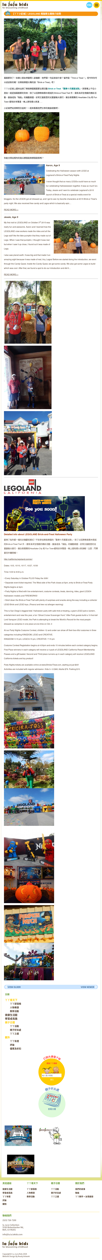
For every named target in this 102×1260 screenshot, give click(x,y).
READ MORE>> (11, 209)
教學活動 (14, 1011)
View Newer (87, 987)
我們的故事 (80, 1188)
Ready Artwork (24, 1256)
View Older (14, 987)
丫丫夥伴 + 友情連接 (84, 1196)
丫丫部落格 (15, 1003)
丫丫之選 (14, 1033)
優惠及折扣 (15, 1048)
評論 (12, 1044)
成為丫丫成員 (52, 1063)
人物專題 (14, 1007)
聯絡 (77, 1192)
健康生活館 (11, 1015)
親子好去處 (15, 1030)
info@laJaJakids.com (12, 1234)
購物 (4, 1203)
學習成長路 (11, 1018)
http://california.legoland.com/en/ (18, 559)
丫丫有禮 (14, 1041)
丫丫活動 (14, 1026)
